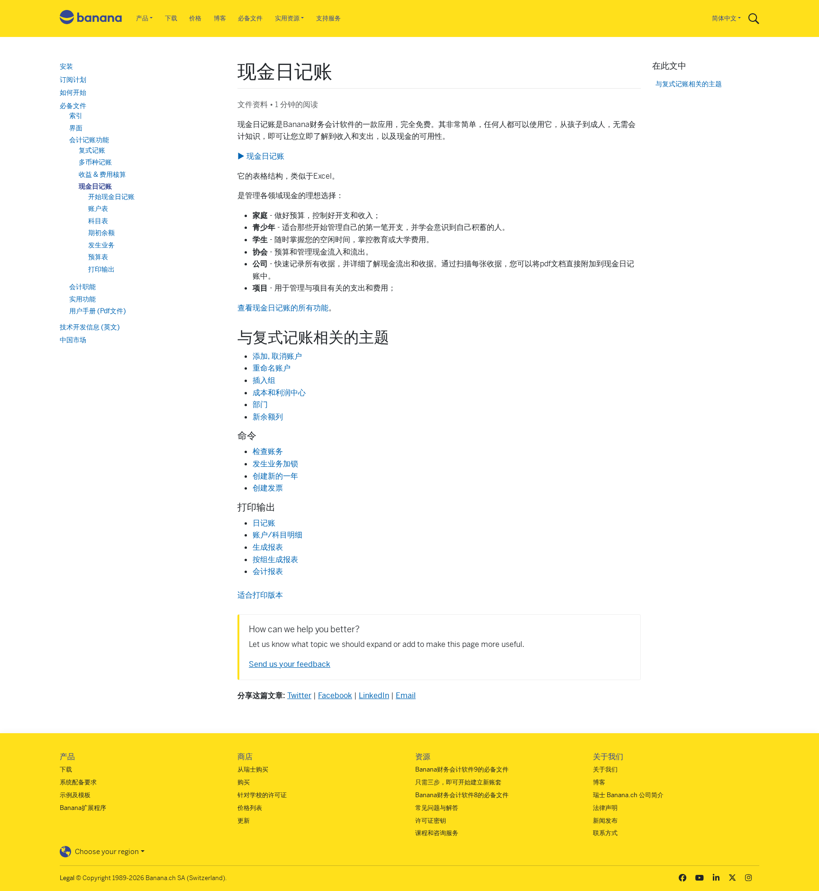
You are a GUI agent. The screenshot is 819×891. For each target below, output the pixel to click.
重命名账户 (272, 368)
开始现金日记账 (111, 196)
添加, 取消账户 (277, 356)
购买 (243, 782)
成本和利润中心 (279, 393)
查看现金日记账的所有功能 (282, 308)
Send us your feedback (289, 664)
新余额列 (268, 417)
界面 (75, 128)
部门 (260, 404)
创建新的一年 (275, 476)
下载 (171, 18)
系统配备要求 (78, 782)
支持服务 (328, 18)
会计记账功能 (89, 140)
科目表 (98, 221)
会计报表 (268, 571)
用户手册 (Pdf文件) (97, 311)
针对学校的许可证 (262, 795)
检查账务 (268, 451)
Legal (67, 878)
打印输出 (101, 269)
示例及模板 (75, 795)
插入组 (264, 380)
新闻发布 (605, 821)
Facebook (335, 695)
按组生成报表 (275, 559)
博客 (220, 18)
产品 (142, 18)
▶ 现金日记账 (260, 156)
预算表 (98, 257)
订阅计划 (73, 79)
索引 (75, 115)
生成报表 (268, 547)
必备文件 (250, 18)
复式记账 (92, 150)
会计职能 (82, 286)
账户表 (98, 208)
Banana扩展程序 (83, 808)
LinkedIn (374, 695)
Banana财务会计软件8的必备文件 (462, 795)
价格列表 (249, 808)
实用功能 (82, 299)
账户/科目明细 (277, 535)
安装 (66, 66)
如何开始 (73, 92)
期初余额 (101, 232)
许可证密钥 (430, 821)
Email (406, 695)
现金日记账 (95, 186)
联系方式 (605, 833)
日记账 (264, 523)
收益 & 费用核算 (102, 174)
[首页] (91, 18)
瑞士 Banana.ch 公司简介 (628, 795)
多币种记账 (95, 162)
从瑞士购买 (252, 769)
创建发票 (268, 488)
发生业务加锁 (275, 464)
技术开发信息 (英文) (90, 327)
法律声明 (605, 808)
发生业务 (101, 245)
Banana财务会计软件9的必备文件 (462, 769)
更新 (243, 821)
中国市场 (73, 340)
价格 (195, 18)
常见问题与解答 (436, 808)
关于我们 (605, 769)
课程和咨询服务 (436, 833)
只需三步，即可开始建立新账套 (458, 782)
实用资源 (287, 18)
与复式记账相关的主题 (688, 84)
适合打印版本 (260, 595)
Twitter (299, 695)
